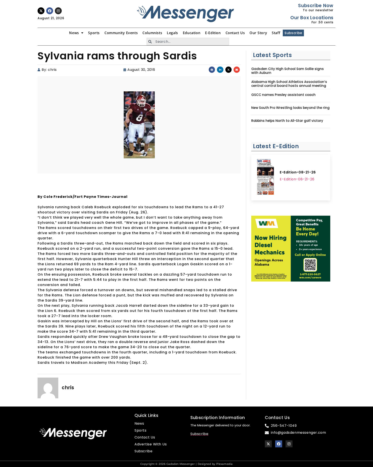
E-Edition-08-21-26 (298, 172)
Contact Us (235, 32)
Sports (94, 32)
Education (191, 32)
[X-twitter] (41, 10)
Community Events (121, 32)
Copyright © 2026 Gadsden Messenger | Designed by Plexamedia (186, 463)
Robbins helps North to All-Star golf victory (287, 121)
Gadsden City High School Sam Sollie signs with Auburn (287, 71)
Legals (172, 32)
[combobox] (188, 41)
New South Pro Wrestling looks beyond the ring (290, 108)
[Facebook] (49, 10)
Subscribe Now (315, 5)
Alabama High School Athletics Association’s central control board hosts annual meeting (289, 84)
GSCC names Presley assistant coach (283, 95)
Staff (276, 32)
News (74, 32)
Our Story (258, 32)
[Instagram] (58, 10)
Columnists (152, 32)
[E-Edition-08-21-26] (265, 177)
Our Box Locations (311, 17)
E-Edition (213, 32)
